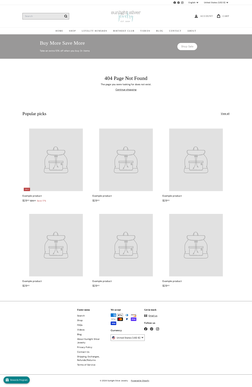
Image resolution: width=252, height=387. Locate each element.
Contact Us (83, 351)
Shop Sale (187, 46)
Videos (145, 31)
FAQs (80, 325)
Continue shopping (126, 89)
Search (81, 315)
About (191, 31)
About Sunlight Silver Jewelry (88, 341)
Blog (159, 31)
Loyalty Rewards (94, 31)
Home (59, 31)
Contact (175, 31)
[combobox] (45, 16)
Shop (72, 31)
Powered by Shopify (140, 380)
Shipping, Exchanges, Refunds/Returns (88, 358)
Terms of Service (86, 364)
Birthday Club (123, 31)
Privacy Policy (84, 347)
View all (225, 113)
